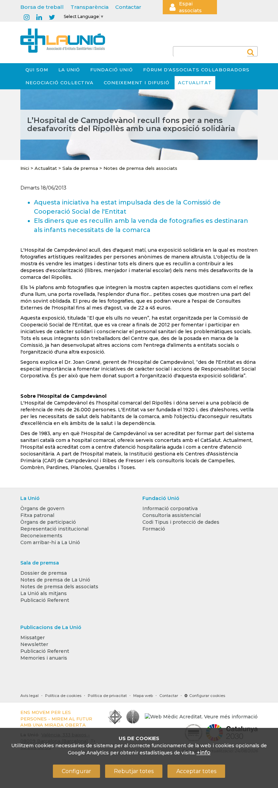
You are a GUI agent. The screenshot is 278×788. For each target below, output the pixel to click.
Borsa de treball (42, 7)
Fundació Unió (111, 69)
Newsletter (34, 644)
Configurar (76, 771)
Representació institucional (54, 529)
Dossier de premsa (43, 573)
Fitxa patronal (37, 515)
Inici (24, 168)
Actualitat (195, 82)
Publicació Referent (44, 600)
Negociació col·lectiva (59, 82)
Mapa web (143, 695)
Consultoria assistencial (171, 515)
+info (204, 752)
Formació (153, 529)
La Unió (69, 69)
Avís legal (29, 695)
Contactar (128, 7)
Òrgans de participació (48, 522)
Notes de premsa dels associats (140, 168)
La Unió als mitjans (43, 593)
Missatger (32, 637)
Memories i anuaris (43, 658)
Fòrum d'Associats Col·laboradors (196, 69)
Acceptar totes (196, 771)
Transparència (89, 7)
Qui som (36, 69)
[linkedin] (39, 17)
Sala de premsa (80, 168)
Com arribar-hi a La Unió (50, 542)
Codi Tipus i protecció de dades (180, 522)
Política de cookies (63, 695)
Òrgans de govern (42, 508)
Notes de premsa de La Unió (55, 580)
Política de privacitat (107, 695)
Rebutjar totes (134, 771)
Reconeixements (41, 536)
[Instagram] (26, 17)
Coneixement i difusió (137, 82)
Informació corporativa (170, 508)
